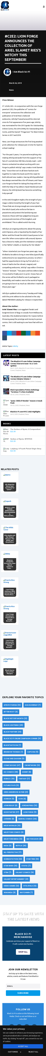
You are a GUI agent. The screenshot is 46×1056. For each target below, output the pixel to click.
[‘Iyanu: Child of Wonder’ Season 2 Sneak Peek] (6, 402)
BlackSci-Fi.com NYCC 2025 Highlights (25, 412)
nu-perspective (13, 852)
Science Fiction (13, 859)
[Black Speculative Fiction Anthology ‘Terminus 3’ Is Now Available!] (6, 391)
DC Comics (11, 772)
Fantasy (24, 778)
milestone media (13, 839)
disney (26, 772)
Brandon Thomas (13, 752)
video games (11, 886)
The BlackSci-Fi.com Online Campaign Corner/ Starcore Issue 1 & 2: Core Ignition (25, 363)
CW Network (32, 765)
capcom (32, 752)
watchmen (26, 892)
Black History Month (15, 718)
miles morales (12, 825)
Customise (13, 1052)
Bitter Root (11, 712)
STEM (7, 872)
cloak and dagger (14, 758)
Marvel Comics (27, 819)
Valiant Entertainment (16, 879)
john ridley (10, 805)
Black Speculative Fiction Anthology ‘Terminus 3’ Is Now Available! (24, 391)
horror (9, 799)
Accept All (23, 1046)
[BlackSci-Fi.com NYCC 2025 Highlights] (6, 413)
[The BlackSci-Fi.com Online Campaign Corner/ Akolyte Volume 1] (6, 378)
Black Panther (12, 732)
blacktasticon (12, 745)
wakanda (10, 892)
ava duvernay (33, 705)
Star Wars (10, 865)
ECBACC (9, 778)
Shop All (23, 952)
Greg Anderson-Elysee (16, 792)
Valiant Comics (25, 872)
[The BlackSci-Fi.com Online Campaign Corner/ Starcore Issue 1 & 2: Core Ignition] (6, 363)
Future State (11, 785)
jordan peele (29, 805)
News (11, 90)
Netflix (21, 845)
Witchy (15, 346)
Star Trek (32, 859)
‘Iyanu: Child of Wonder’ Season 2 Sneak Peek (26, 402)
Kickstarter (11, 812)
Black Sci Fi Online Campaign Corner (22, 738)
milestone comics (14, 832)
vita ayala (30, 886)
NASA (8, 845)
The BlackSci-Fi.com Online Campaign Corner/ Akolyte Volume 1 (25, 378)
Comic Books (12, 765)
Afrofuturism (12, 705)
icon (22, 799)
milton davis (34, 839)
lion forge (30, 812)
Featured (18, 370)
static (26, 865)
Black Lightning (13, 725)
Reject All (33, 1052)
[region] (23, 1040)
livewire (9, 819)
